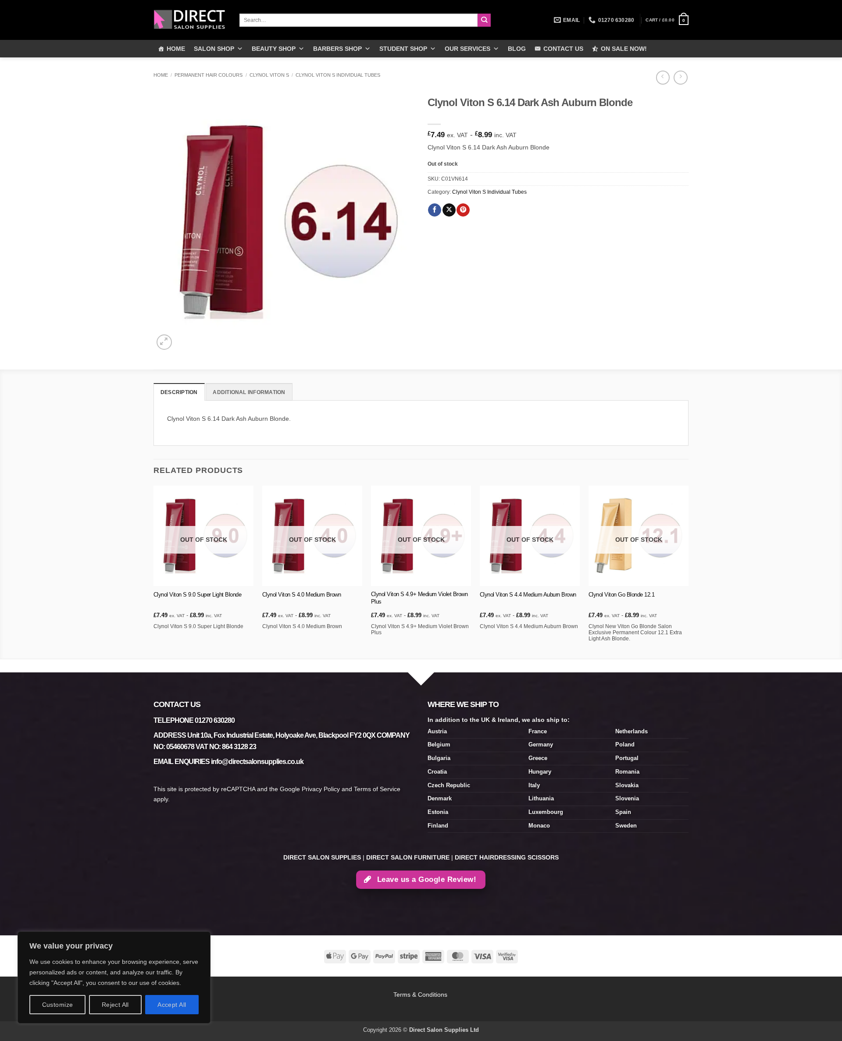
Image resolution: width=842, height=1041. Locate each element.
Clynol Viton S (269, 75)
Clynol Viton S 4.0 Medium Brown (301, 594)
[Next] (688, 571)
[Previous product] (680, 78)
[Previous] (154, 571)
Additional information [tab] (249, 392)
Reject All (115, 1004)
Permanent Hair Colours (209, 75)
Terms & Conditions (421, 994)
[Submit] (484, 20)
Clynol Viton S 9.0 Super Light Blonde (197, 594)
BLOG (517, 48)
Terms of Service (377, 788)
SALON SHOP (214, 48)
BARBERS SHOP (337, 48)
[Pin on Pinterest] (463, 210)
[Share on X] (449, 210)
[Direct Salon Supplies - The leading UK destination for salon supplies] (189, 20)
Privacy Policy (321, 788)
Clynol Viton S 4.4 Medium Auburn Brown (528, 594)
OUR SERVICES (467, 48)
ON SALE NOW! (624, 48)
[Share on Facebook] (434, 210)
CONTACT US (563, 48)
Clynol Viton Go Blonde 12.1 (622, 594)
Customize (57, 1004)
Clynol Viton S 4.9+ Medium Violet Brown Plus (419, 598)
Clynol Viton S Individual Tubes (338, 75)
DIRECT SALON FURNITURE (408, 857)
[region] (114, 977)
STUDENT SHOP (403, 48)
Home (160, 75)
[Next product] (663, 78)
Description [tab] (179, 392)
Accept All (171, 1004)
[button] (667, 20)
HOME (176, 48)
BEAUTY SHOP (274, 48)
